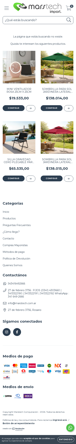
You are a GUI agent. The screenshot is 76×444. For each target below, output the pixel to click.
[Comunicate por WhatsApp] (70, 428)
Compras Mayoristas (15, 245)
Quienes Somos (12, 265)
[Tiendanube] (14, 430)
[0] (69, 9)
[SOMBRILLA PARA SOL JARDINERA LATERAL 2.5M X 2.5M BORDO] (68, 179)
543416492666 (16, 283)
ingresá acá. (60, 420)
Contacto (8, 238)
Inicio (6, 211)
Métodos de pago (14, 251)
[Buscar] (69, 20)
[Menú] (7, 8)
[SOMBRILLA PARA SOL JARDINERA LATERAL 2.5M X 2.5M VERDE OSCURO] (68, 108)
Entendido (66, 439)
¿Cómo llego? (11, 231)
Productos (9, 218)
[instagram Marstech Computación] (7, 332)
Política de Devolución (16, 258)
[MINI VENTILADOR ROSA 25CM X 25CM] (30, 108)
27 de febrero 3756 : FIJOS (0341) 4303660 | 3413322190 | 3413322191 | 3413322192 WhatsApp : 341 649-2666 (38, 293)
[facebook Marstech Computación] (17, 332)
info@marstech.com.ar (22, 303)
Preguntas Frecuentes (17, 225)
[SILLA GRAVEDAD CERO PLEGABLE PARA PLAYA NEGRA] (30, 179)
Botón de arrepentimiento (19, 423)
